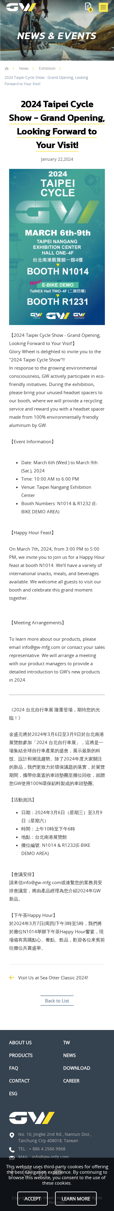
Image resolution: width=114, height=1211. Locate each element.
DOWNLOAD (76, 1068)
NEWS (69, 1055)
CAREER (71, 1080)
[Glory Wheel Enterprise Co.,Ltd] (21, 7)
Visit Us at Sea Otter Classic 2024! (53, 977)
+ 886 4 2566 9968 (47, 1149)
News (24, 68)
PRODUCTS (21, 1055)
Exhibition (47, 68)
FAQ (13, 1068)
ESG (13, 1093)
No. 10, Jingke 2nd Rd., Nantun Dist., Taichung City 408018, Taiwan (55, 1137)
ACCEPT (33, 1199)
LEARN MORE (76, 1199)
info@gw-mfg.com (50, 1157)
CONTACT (19, 1080)
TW (66, 1042)
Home (7, 68)
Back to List (57, 1001)
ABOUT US (20, 1042)
